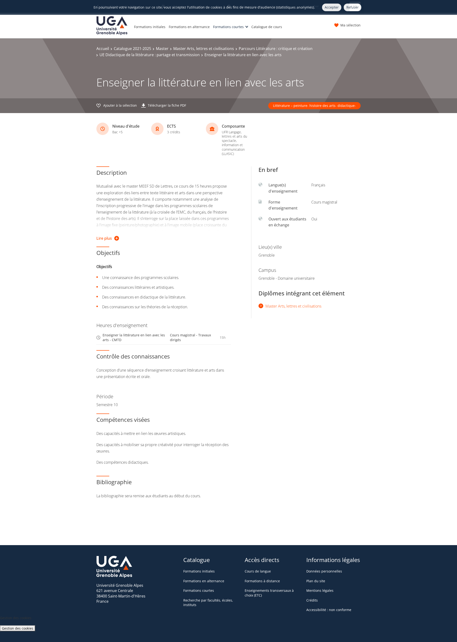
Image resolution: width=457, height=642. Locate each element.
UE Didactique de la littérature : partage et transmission (149, 54)
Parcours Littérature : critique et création (276, 48)
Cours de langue (258, 571)
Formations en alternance (189, 27)
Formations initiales (149, 27)
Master (162, 48)
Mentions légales (319, 590)
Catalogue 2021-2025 (132, 48)
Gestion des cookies (17, 628)
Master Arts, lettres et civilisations (203, 48)
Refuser (352, 7)
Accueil (102, 48)
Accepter (332, 7)
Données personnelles (324, 571)
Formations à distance (262, 581)
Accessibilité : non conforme (328, 609)
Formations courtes (228, 27)
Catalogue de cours (266, 27)
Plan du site (315, 581)
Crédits (312, 600)
